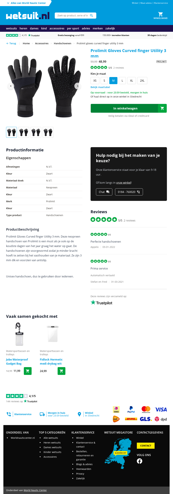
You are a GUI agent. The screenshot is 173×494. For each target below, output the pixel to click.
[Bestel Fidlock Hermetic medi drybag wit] (61, 371)
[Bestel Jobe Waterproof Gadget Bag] (28, 371)
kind (44, 28)
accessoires (57, 28)
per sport (73, 28)
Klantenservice (161, 3)
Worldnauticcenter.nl (23, 437)
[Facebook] (139, 461)
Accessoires (50, 456)
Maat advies (146, 3)
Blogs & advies (84, 464)
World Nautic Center (35, 490)
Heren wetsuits (52, 442)
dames (34, 28)
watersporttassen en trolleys (18, 352)
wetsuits (11, 28)
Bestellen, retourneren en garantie (85, 455)
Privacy (80, 473)
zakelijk (110, 28)
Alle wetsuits (51, 437)
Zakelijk (80, 478)
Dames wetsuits (52, 447)
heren (23, 28)
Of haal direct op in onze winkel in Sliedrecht (116, 96)
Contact (145, 445)
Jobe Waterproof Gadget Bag (17, 361)
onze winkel (123, 182)
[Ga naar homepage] (27, 15)
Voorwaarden (83, 469)
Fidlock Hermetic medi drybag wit (51, 361)
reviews (118, 67)
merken (98, 28)
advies (86, 28)
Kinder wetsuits (52, 452)
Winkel (135, 3)
